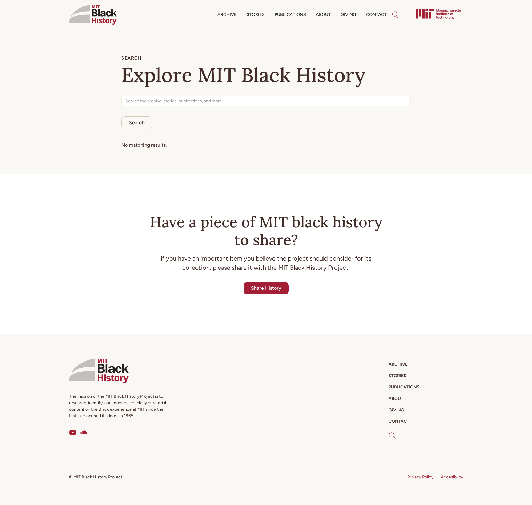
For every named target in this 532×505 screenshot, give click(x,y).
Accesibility (452, 477)
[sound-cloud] (83, 432)
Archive (227, 14)
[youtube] (72, 432)
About (323, 14)
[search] (395, 15)
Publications (290, 14)
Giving (348, 14)
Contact (376, 14)
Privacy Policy (420, 477)
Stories (256, 14)
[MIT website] (438, 15)
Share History (266, 288)
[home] (93, 15)
